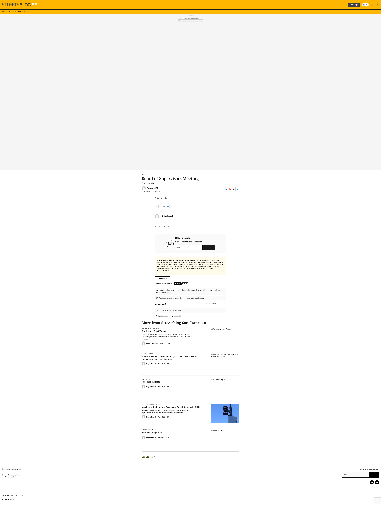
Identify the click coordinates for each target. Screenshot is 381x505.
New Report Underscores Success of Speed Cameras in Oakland (172, 407)
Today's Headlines (147, 379)
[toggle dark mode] (365, 4)
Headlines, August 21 (152, 382)
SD (28, 12)
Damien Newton (152, 343)
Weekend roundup (147, 353)
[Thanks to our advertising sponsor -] (190, 94)
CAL (14, 12)
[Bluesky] (377, 482)
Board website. (161, 198)
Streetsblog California (151, 328)
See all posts (147, 457)
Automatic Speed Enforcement (152, 404)
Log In (352, 5)
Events (144, 174)
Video (162, 328)
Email (178, 247)
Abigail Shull (155, 188)
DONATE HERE (6, 12)
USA (19, 12)
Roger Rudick (151, 364)
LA (24, 12)
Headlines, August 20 (152, 432)
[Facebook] (372, 482)
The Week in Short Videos (154, 331)
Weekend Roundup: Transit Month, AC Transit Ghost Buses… (170, 356)
